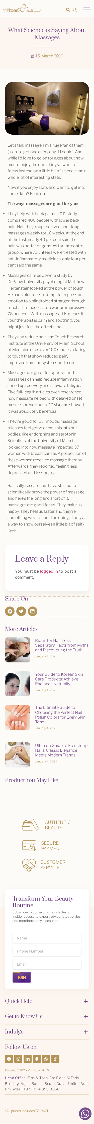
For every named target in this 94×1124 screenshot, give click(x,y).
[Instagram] (18, 1059)
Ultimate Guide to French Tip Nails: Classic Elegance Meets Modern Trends (61, 750)
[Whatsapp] (46, 1059)
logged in (49, 571)
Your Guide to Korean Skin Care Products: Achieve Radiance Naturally (59, 679)
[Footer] (28, 1059)
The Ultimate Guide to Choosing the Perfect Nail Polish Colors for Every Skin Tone (60, 714)
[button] (68, 9)
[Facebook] (9, 1059)
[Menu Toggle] (86, 10)
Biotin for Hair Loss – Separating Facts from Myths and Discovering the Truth (61, 645)
